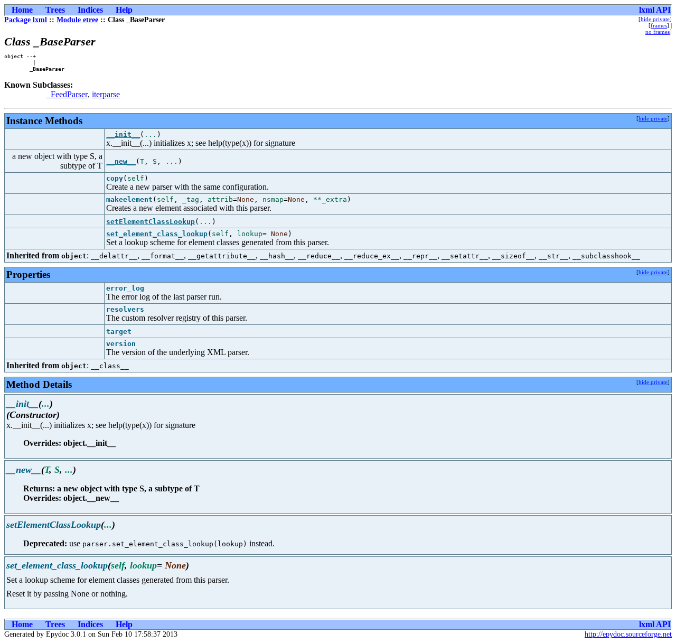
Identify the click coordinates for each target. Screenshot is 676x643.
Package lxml (25, 20)
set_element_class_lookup (157, 234)
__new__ (121, 161)
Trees (55, 9)
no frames (657, 32)
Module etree (77, 20)
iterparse (106, 94)
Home (22, 9)
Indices (90, 9)
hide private (655, 19)
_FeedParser (67, 94)
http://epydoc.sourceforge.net (628, 634)
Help (124, 9)
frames (659, 25)
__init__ (123, 134)
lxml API (655, 9)
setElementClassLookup (150, 222)
